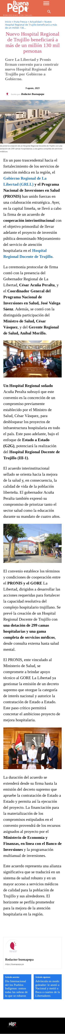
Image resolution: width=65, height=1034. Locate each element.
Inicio (8, 21)
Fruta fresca (20, 21)
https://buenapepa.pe (14, 964)
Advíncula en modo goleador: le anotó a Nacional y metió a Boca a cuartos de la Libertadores (47, 988)
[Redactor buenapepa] (8, 94)
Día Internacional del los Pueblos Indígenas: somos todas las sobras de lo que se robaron (16, 988)
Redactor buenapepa (32, 94)
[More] (53, 927)
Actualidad (36, 21)
